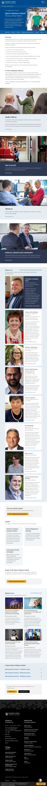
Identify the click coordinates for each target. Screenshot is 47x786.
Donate (6, 742)
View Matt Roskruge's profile (30, 392)
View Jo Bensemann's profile (30, 363)
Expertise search (24, 691)
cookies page (12, 785)
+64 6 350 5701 (18, 730)
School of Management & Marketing (32, 530)
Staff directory (12, 691)
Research (13, 32)
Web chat (7, 734)
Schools (41, 32)
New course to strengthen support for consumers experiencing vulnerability (12, 612)
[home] (9, 2)
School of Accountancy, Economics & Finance (12, 530)
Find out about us (9, 216)
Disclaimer (7, 780)
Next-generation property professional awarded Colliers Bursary (32, 643)
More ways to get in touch (10, 738)
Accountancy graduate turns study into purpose (12, 642)
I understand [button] (41, 783)
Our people (37, 32)
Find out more (8, 129)
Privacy (14, 780)
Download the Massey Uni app (11, 740)
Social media (8, 736)
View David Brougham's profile (30, 497)
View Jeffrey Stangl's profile (30, 447)
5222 (9, 732)
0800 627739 (13, 729)
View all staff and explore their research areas (31, 270)
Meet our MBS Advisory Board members (18, 514)
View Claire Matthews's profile (30, 341)
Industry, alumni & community (27, 32)
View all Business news (36, 593)
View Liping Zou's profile (29, 420)
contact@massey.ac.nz (13, 727)
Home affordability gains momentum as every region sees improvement (32, 612)
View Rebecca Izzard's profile (30, 471)
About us (18, 32)
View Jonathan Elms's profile (32, 305)
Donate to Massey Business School (16, 581)
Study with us (7, 32)
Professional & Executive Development (13, 551)
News (46, 32)
